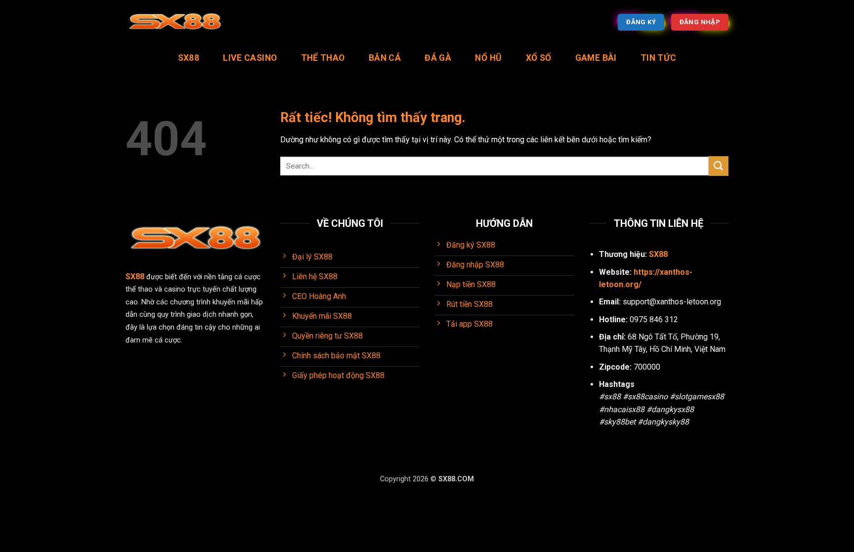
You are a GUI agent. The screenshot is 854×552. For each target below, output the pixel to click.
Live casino (250, 58)
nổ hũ (488, 58)
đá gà (438, 58)
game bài (596, 58)
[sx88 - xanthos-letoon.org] (175, 22)
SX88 (188, 58)
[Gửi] (718, 165)
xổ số (539, 58)
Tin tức (658, 58)
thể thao (323, 58)
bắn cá (385, 58)
